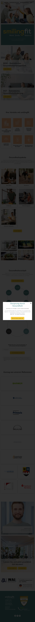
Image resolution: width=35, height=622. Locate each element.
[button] (30, 303)
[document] (17, 311)
